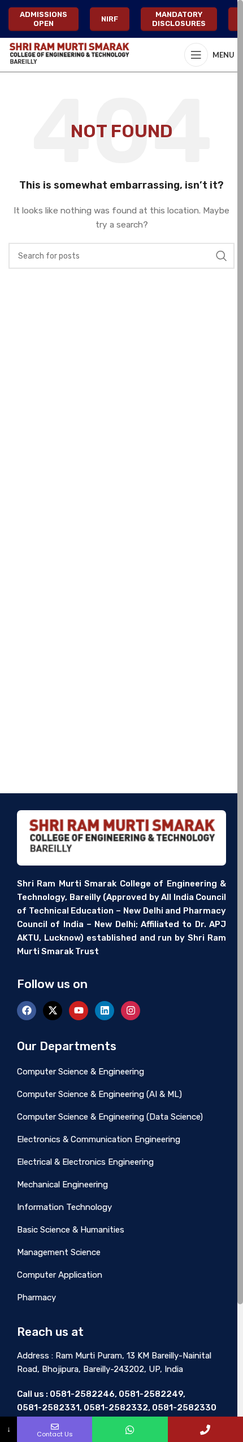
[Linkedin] (104, 1010)
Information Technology (64, 1207)
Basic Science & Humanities (70, 1230)
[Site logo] (68, 54)
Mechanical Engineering (62, 1184)
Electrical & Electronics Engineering (85, 1162)
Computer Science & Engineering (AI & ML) (99, 1094)
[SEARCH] (222, 256)
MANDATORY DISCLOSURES (179, 19)
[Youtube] (78, 1010)
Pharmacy (36, 1297)
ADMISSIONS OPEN (43, 19)
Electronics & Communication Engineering (98, 1139)
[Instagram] (130, 1010)
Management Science (59, 1252)
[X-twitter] (52, 1010)
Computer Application (59, 1275)
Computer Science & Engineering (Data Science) (110, 1117)
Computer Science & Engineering (80, 1072)
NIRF (109, 19)
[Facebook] (26, 1010)
